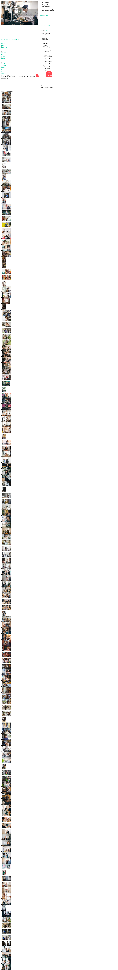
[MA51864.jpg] (6, 291)
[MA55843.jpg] (6, 162)
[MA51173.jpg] (4, 309)
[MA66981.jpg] (6, 657)
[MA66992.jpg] (6, 651)
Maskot (47, 30)
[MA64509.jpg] (6, 934)
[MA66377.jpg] (6, 698)
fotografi (3, 65)
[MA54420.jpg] (6, 232)
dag (2, 54)
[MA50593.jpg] (6, 315)
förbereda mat (5, 72)
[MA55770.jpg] (6, 533)
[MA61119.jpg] (6, 462)
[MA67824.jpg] (6, 556)
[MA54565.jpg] (6, 221)
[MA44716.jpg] (6, 421)
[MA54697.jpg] (4, 203)
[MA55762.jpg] (6, 527)
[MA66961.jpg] (6, 674)
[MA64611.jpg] (6, 904)
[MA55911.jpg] (6, 521)
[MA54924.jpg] (6, 191)
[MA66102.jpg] (6, 786)
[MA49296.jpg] (6, 338)
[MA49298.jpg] (6, 344)
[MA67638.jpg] (6, 639)
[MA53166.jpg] (4, 268)
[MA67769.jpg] (6, 574)
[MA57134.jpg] (6, 503)
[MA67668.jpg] (4, 615)
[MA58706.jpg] (6, 138)
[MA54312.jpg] (6, 244)
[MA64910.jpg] (6, 880)
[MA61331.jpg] (6, 109)
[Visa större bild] (19, 24)
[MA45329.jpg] (6, 397)
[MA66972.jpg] (6, 680)
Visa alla (3, 73)
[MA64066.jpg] (6, 957)
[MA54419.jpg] (6, 238)
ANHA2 (6, 41)
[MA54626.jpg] (6, 215)
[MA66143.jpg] (4, 769)
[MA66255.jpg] (6, 733)
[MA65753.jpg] (6, 827)
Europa (3, 61)
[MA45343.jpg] (4, 391)
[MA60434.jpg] (6, 126)
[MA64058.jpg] (6, 951)
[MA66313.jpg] (4, 721)
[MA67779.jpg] (6, 568)
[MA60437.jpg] (6, 120)
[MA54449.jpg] (6, 226)
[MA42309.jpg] (6, 444)
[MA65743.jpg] (6, 833)
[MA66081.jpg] (6, 798)
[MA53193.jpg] (6, 256)
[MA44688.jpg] (6, 427)
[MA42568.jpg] (6, 433)
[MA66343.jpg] (6, 710)
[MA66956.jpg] (6, 686)
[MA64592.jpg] (4, 910)
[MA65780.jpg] (6, 810)
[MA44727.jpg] (6, 415)
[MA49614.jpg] (6, 327)
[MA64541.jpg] (6, 922)
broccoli (3, 52)
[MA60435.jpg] (6, 114)
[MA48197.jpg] (6, 362)
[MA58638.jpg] (6, 156)
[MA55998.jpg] (6, 515)
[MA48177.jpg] (6, 368)
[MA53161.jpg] (6, 274)
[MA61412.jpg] (6, 97)
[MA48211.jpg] (6, 350)
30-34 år (3, 43)
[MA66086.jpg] (6, 792)
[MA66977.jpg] (6, 662)
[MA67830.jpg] (6, 551)
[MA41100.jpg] (6, 456)
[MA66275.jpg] (6, 727)
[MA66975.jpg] (6, 668)
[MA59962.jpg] (6, 480)
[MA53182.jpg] (4, 262)
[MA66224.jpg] (6, 745)
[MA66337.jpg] (6, 715)
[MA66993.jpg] (6, 645)
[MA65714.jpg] (6, 857)
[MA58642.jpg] (6, 150)
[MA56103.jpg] (6, 509)
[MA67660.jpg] (6, 621)
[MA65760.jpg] (6, 816)
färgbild (3, 67)
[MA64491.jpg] (6, 939)
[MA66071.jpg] (6, 804)
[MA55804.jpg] (4, 179)
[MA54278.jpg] (6, 250)
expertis (3, 63)
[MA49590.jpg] (6, 332)
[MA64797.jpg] (6, 886)
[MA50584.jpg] (6, 321)
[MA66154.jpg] (6, 763)
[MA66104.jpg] (6, 774)
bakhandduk (4, 49)
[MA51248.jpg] (6, 297)
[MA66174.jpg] (6, 757)
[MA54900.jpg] (6, 197)
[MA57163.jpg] (6, 497)
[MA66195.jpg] (6, 751)
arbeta (2, 45)
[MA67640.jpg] (6, 633)
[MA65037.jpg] (6, 869)
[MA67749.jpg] (6, 580)
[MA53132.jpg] (6, 279)
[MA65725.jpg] (6, 851)
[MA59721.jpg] (4, 492)
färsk (2, 69)
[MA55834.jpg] (6, 173)
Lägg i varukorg (50, 74)
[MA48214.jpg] (6, 356)
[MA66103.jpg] (6, 780)
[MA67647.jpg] (6, 627)
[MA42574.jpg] (4, 439)
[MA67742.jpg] (6, 586)
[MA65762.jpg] (6, 822)
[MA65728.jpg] (6, 845)
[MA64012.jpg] (6, 963)
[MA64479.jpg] (6, 945)
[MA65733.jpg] (6, 839)
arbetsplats (4, 47)
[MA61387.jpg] (6, 103)
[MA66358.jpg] (6, 704)
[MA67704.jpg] (6, 609)
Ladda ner (49, 78)
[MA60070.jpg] (6, 474)
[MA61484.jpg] (6, 539)
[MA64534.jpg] (6, 928)
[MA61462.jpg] (6, 545)
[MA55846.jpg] (4, 167)
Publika (43, 25)
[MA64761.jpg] (6, 898)
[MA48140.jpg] (6, 380)
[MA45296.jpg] (6, 409)
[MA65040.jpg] (6, 863)
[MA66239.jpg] (6, 739)
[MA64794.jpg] (6, 892)
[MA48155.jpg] (6, 374)
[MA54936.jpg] (6, 185)
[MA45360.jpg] (6, 386)
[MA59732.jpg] (6, 486)
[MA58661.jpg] (6, 144)
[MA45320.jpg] (6, 403)
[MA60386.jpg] (6, 132)
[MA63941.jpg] (6, 969)
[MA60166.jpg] (6, 468)
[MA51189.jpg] (6, 303)
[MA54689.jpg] (6, 209)
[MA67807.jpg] (6, 562)
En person (3, 56)
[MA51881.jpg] (4, 285)
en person (3, 58)
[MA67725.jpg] (6, 598)
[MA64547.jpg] (6, 916)
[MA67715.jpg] (6, 604)
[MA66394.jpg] (6, 692)
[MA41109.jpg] (6, 450)
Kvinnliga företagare (15, 75)
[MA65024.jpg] (4, 875)
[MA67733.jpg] (6, 592)
